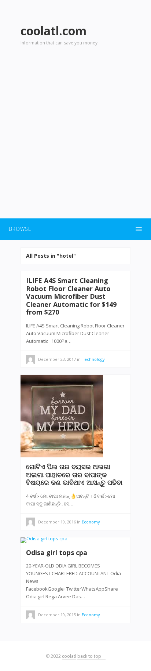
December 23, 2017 (57, 359)
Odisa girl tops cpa (56, 552)
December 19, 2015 (57, 614)
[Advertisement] (75, 136)
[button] (75, 229)
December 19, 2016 (57, 522)
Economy (91, 522)
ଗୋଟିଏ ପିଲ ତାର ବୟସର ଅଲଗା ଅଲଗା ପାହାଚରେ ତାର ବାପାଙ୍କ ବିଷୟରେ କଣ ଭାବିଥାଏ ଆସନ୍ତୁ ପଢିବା (74, 474)
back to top (89, 656)
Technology (93, 359)
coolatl (69, 656)
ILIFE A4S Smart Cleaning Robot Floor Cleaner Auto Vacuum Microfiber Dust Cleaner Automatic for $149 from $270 (71, 296)
